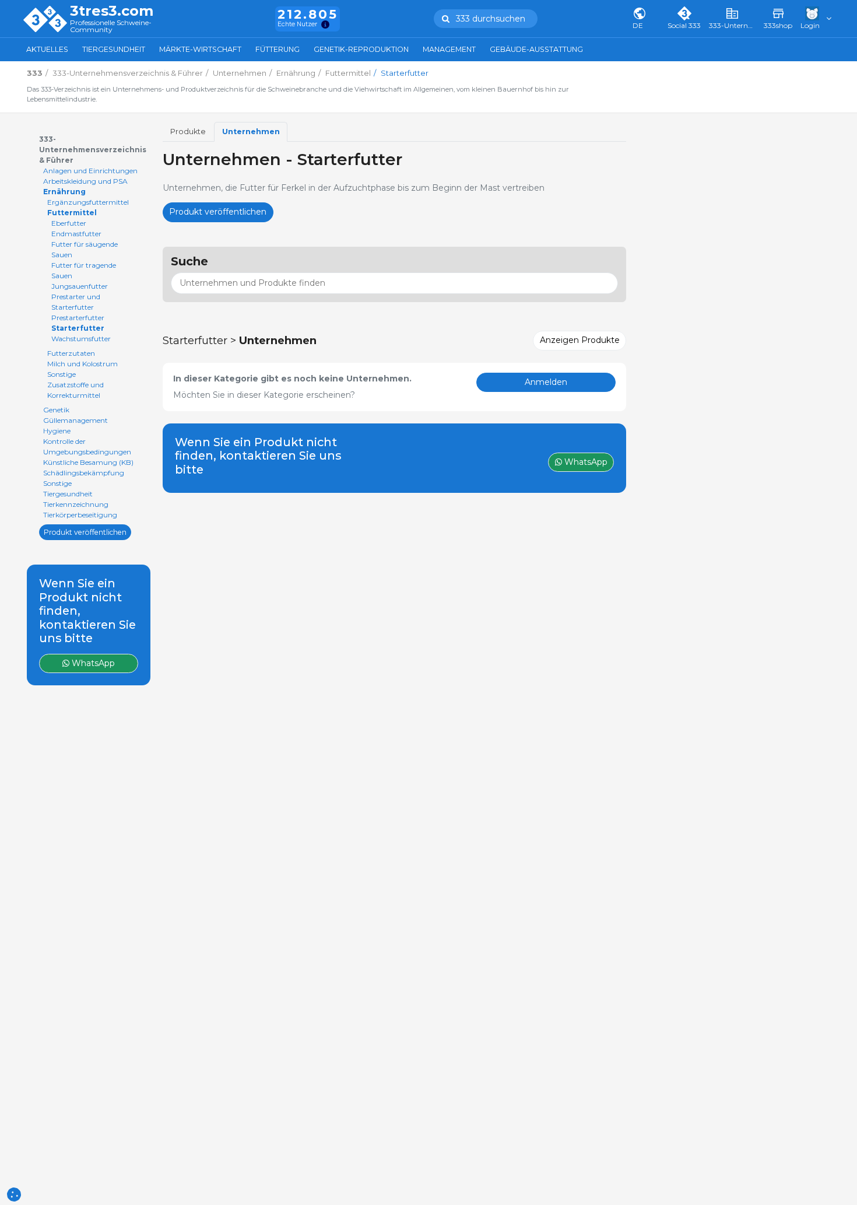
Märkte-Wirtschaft (200, 49)
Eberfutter (68, 223)
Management (449, 49)
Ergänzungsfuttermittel (88, 202)
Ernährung (64, 191)
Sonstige (61, 374)
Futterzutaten (71, 353)
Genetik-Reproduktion (361, 49)
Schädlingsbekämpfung (83, 472)
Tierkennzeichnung (75, 504)
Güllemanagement (75, 420)
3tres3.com (111, 11)
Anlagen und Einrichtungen (90, 170)
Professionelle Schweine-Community (111, 26)
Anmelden (546, 382)
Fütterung (277, 49)
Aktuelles (47, 49)
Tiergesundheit (113, 49)
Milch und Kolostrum (82, 363)
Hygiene (57, 430)
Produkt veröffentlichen (85, 531)
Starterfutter (77, 328)
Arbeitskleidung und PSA (85, 181)
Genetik (56, 409)
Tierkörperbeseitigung (80, 514)
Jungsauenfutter (79, 286)
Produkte (188, 131)
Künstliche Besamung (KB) (88, 462)
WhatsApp (92, 663)
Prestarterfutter (77, 317)
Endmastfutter (76, 233)
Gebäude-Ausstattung (536, 49)
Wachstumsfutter (81, 338)
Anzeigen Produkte (580, 340)
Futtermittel (72, 212)
